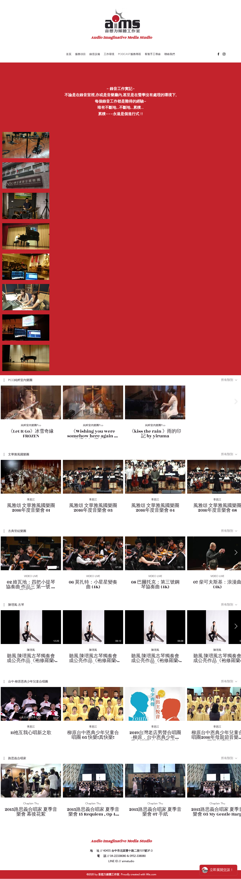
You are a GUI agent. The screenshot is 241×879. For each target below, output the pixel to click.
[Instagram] (224, 54)
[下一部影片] (236, 402)
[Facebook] (218, 54)
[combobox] (229, 380)
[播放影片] (31, 402)
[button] (18, 380)
